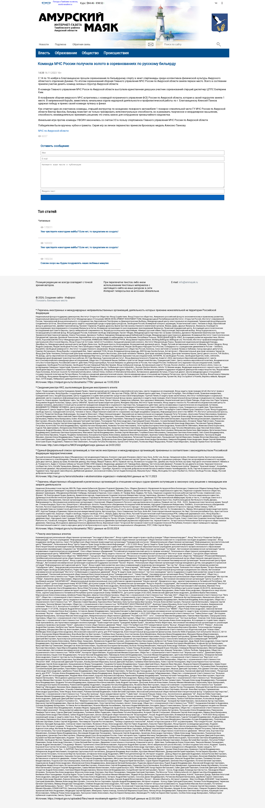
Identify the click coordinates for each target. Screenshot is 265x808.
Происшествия (116, 53)
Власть (44, 53)
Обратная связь (81, 44)
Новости (44, 44)
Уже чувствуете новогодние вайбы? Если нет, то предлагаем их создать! (79, 231)
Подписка (60, 44)
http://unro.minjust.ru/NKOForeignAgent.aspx (71, 445)
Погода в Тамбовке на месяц (65, 2)
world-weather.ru (65, 4)
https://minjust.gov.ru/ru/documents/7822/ (71, 528)
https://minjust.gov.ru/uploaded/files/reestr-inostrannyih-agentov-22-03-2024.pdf (92, 798)
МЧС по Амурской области (53, 130)
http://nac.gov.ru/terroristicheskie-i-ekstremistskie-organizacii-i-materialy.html (90, 476)
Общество (90, 53)
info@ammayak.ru (188, 282)
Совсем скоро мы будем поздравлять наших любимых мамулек (75, 263)
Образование (66, 53)
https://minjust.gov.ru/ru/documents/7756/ (71, 382)
